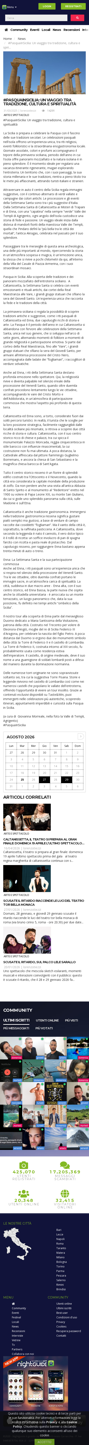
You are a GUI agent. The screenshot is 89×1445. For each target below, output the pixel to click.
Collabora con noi (23, 1354)
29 (33, 752)
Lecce (59, 1234)
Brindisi (61, 1289)
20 (44, 773)
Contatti (61, 1335)
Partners (17, 1349)
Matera (60, 1253)
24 (11, 779)
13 (44, 766)
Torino (60, 1266)
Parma (60, 1271)
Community (18, 30)
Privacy (60, 1322)
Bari (58, 1230)
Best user (62, 1313)
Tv (13, 1345)
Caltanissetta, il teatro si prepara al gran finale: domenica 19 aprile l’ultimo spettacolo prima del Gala (42, 843)
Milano (60, 1257)
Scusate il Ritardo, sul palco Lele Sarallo (39, 962)
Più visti (71, 1020)
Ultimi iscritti (16, 1020)
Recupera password (68, 1331)
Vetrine (16, 1340)
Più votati (43, 1028)
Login (47, 6)
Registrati (73, 6)
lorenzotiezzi (28, 111)
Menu (10, 7)
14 (55, 766)
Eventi (34, 30)
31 (55, 752)
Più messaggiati (16, 1028)
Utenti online (47, 1020)
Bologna (61, 1262)
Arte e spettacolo (16, 115)
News (57, 30)
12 (33, 766)
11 (22, 766)
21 (55, 773)
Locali (46, 30)
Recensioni (72, 30)
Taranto (61, 1248)
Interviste (17, 1335)
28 (22, 752)
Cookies (61, 1326)
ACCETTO (44, 1442)
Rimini (60, 1285)
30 (44, 752)
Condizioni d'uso (66, 1317)
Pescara (61, 1275)
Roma (60, 1243)
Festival (16, 1317)
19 (33, 773)
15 (66, 766)
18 (22, 773)
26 (33, 779)
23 (77, 773)
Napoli (60, 1239)
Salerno (61, 1280)
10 (11, 766)
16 (77, 766)
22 (66, 773)
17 (11, 773)
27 (11, 752)
